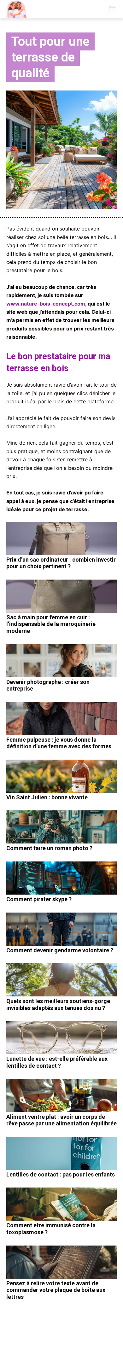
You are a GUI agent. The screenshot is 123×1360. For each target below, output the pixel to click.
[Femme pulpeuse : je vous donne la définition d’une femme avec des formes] (61, 718)
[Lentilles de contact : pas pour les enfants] (61, 1153)
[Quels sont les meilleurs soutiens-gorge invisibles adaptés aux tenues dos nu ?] (61, 979)
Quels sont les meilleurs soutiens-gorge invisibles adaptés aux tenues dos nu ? (58, 1004)
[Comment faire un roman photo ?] (61, 826)
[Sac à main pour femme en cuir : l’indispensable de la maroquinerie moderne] (61, 596)
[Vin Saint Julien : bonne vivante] (61, 776)
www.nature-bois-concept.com (45, 304)
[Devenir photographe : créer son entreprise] (61, 660)
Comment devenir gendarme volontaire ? (59, 950)
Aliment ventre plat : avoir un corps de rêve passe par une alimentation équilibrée (61, 1120)
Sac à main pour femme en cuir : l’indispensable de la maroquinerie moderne (51, 624)
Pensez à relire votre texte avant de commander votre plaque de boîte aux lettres (55, 1290)
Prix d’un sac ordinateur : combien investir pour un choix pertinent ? (61, 563)
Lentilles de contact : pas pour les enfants (60, 1174)
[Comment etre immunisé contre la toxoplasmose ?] (61, 1204)
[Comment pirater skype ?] (61, 878)
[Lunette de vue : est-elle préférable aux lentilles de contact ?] (61, 1037)
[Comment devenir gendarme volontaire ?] (61, 929)
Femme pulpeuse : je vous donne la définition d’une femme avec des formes (58, 743)
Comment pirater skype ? (39, 899)
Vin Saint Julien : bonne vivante (47, 797)
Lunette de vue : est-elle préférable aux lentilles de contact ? (57, 1062)
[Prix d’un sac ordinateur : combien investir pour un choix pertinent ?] (61, 538)
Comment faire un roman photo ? (49, 848)
